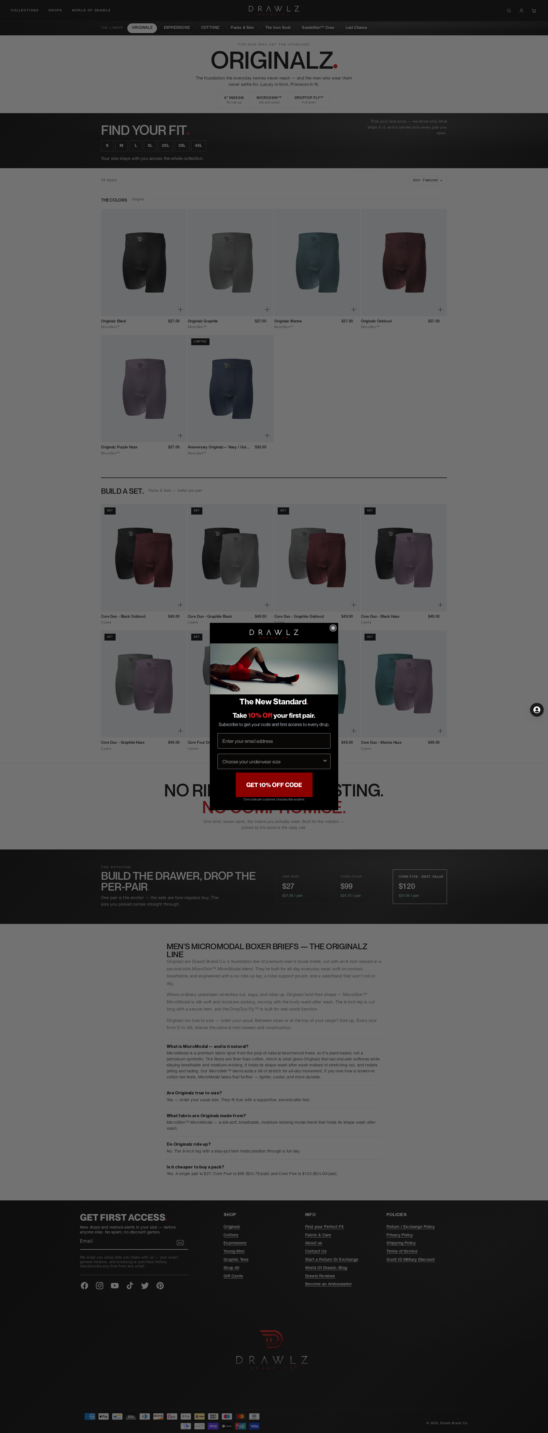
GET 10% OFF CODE (274, 784)
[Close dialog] (333, 628)
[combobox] (272, 761)
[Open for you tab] (537, 710)
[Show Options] (325, 761)
